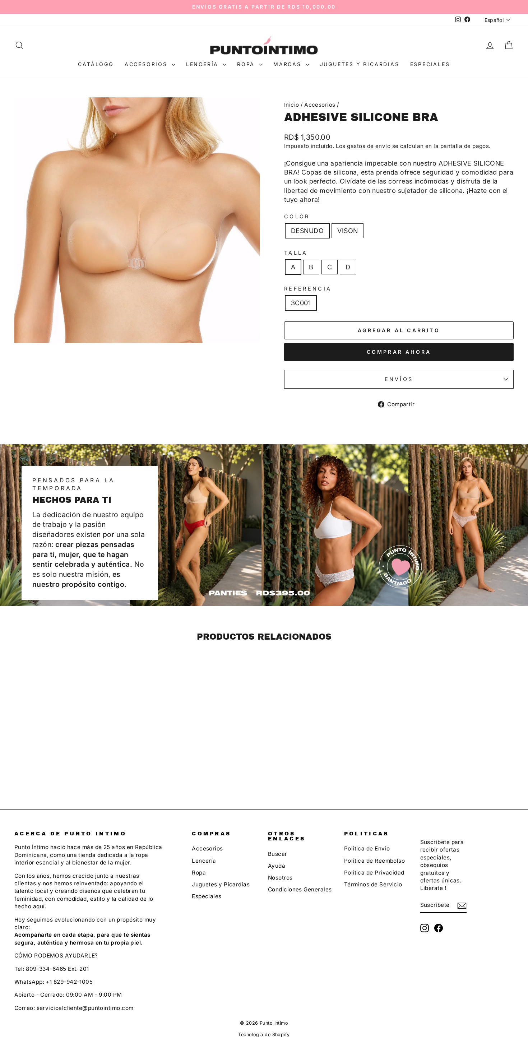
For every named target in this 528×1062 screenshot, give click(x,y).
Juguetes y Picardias (359, 64)
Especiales (430, 64)
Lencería (203, 64)
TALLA (296, 253)
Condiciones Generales (300, 889)
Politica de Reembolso (374, 860)
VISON (347, 231)
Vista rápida (74, 739)
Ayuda (276, 865)
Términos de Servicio (373, 884)
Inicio (291, 104)
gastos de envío (368, 146)
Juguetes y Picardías (221, 884)
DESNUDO (307, 231)
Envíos (399, 379)
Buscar (277, 853)
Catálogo (96, 64)
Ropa (247, 64)
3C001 (301, 303)
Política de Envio (367, 848)
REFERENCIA (308, 289)
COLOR (297, 216)
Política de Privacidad (374, 872)
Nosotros (280, 877)
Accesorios (147, 64)
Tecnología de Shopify (264, 1034)
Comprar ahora (399, 352)
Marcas (288, 64)
